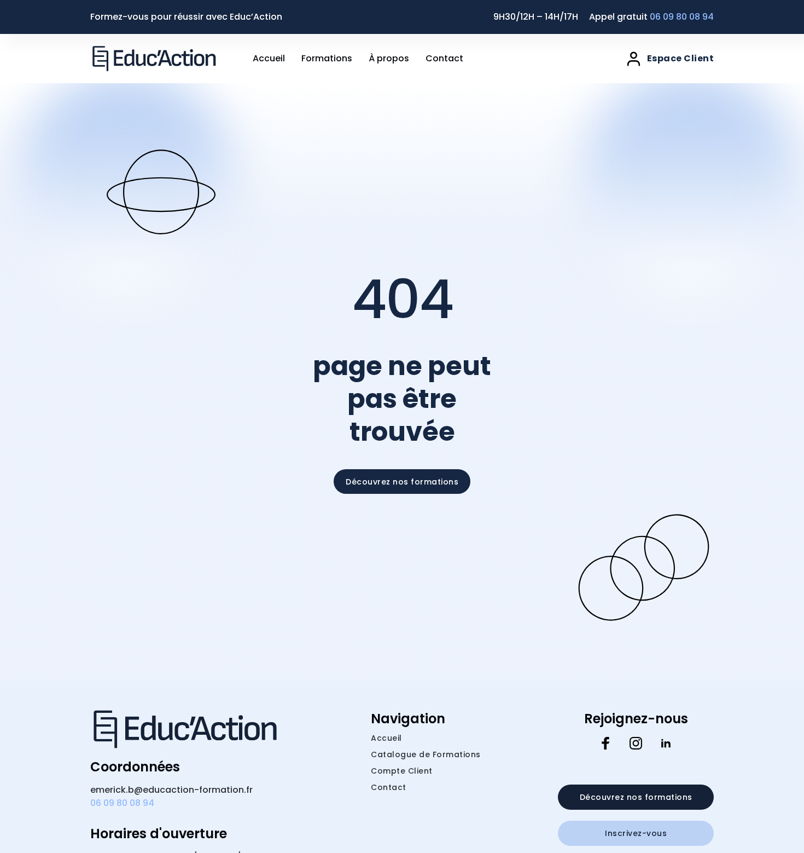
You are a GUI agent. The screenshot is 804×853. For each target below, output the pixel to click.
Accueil (269, 58)
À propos (389, 58)
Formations (326, 58)
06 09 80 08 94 (682, 16)
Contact (444, 58)
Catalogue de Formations (426, 754)
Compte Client (402, 770)
